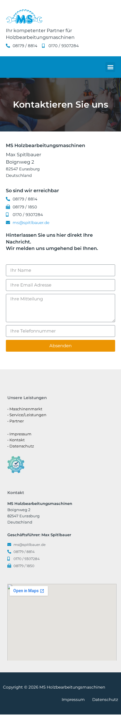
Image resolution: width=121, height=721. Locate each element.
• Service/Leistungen (26, 414)
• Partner (15, 421)
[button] (110, 67)
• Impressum (19, 434)
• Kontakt (16, 439)
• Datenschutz (20, 446)
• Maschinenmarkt (24, 408)
